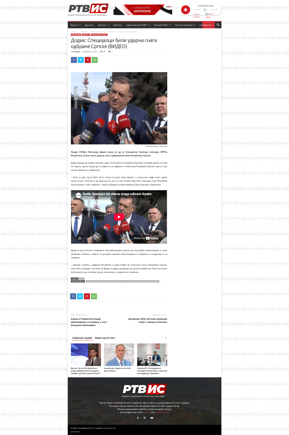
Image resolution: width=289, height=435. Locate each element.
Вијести (74, 25)
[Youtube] (151, 418)
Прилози (117, 25)
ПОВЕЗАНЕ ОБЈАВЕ (82, 338)
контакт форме (161, 412)
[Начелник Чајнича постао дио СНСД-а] (119, 354)
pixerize (109, 428)
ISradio (77, 51)
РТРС (81, 279)
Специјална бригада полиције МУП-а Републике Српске (136, 281)
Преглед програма (184, 25)
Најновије (84, 32)
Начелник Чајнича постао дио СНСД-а (117, 369)
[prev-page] (162, 338)
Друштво (89, 25)
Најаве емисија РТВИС (136, 25)
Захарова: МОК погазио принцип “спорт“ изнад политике (147, 320)
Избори (203, 25)
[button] (217, 25)
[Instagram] (144, 418)
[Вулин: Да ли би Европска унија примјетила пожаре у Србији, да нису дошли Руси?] (86, 354)
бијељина (107, 281)
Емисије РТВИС (161, 25)
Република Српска (99, 35)
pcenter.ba (75, 431)
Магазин (102, 25)
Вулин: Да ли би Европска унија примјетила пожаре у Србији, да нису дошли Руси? (85, 371)
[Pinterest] (88, 60)
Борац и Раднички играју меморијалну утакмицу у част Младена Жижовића (89, 322)
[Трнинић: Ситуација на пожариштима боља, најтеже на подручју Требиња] (152, 354)
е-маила (146, 412)
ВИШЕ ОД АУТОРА (105, 338)
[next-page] (165, 338)
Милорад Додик (94, 281)
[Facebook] (74, 60)
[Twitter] (81, 60)
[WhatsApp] (95, 60)
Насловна (74, 32)
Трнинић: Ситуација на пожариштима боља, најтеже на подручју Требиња (152, 371)
